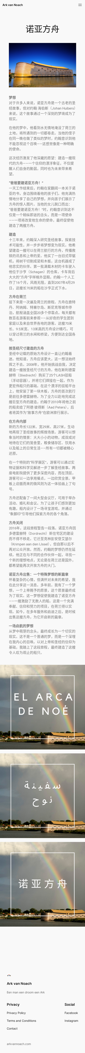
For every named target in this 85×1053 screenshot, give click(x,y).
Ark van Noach (12, 5)
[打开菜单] (80, 4)
